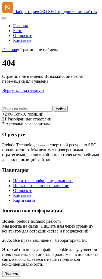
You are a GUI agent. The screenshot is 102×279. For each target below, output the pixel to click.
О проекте (22, 35)
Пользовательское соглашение (41, 185)
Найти (61, 109)
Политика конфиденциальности (43, 180)
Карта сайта (24, 200)
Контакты (22, 40)
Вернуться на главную (23, 90)
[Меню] (4, 18)
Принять (11, 274)
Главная (20, 25)
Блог (17, 30)
